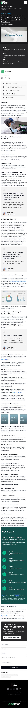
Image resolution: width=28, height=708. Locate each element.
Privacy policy (17, 692)
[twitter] (9, 78)
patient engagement (17, 392)
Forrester (17, 595)
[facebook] (6, 78)
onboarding (4, 359)
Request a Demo (5, 615)
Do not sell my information (14, 694)
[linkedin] (2, 78)
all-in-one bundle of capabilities (18, 281)
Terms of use (10, 692)
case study (9, 6)
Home (2, 6)
